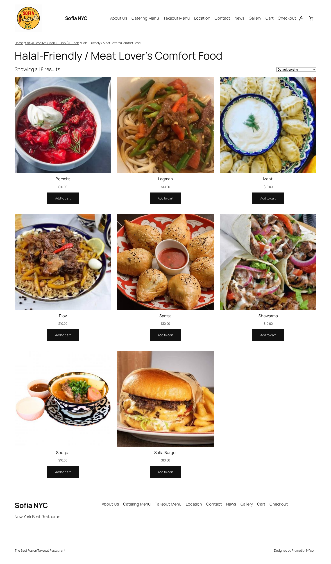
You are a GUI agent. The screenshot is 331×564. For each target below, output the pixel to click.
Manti (268, 178)
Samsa (165, 315)
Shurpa (62, 452)
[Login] (301, 18)
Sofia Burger (165, 452)
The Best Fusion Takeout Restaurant (40, 550)
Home (19, 43)
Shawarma (268, 315)
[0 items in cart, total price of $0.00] (311, 18)
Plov (63, 315)
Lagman (165, 178)
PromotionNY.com (304, 550)
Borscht (63, 178)
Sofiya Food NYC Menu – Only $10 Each (52, 43)
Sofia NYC (76, 18)
